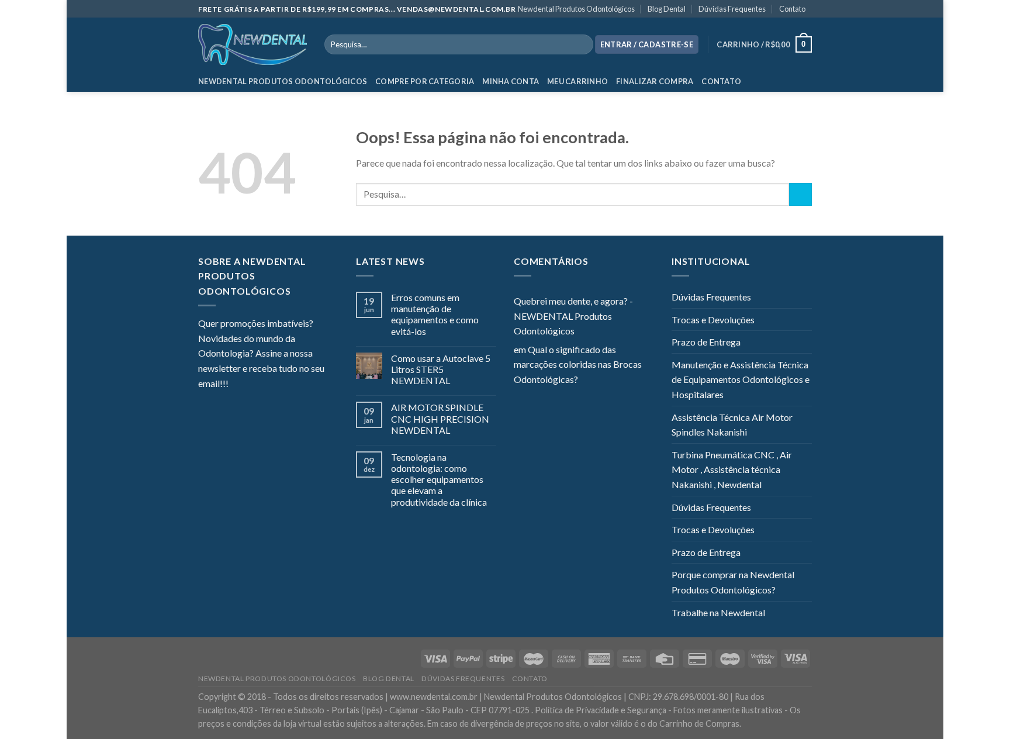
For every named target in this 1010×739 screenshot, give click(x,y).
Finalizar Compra (654, 81)
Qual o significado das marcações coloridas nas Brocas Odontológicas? (578, 364)
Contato (792, 8)
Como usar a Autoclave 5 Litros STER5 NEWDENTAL (440, 369)
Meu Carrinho (577, 81)
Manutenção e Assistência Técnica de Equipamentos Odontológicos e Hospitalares (741, 379)
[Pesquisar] (582, 44)
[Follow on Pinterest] (294, 384)
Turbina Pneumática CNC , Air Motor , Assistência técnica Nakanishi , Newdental (732, 469)
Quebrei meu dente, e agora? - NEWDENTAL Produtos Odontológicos (573, 315)
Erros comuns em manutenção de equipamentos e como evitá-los (435, 314)
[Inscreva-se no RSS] (308, 384)
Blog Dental (667, 8)
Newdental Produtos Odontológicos (576, 8)
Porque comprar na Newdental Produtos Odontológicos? (733, 582)
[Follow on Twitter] (266, 384)
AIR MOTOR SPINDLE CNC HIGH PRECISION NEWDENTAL (440, 418)
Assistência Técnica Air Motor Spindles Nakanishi (732, 425)
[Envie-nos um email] (280, 384)
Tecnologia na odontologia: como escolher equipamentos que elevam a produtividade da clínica (439, 479)
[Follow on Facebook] (237, 384)
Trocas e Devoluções (713, 319)
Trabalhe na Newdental (718, 612)
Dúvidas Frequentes (732, 8)
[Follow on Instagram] (252, 384)
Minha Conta (510, 81)
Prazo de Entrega (706, 341)
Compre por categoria (424, 81)
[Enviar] (800, 194)
